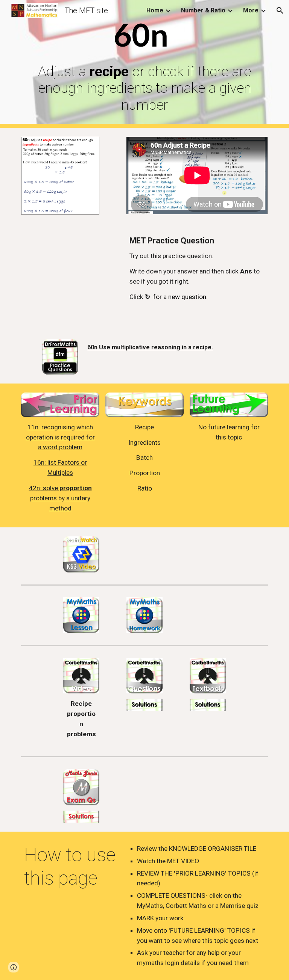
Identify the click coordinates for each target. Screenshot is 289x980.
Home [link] (154, 10)
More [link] (251, 10)
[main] (144, 64)
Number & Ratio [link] (203, 10)
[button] (280, 11)
